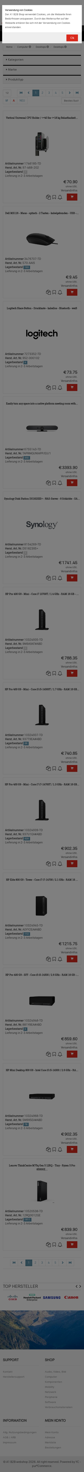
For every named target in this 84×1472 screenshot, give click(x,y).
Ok (72, 38)
